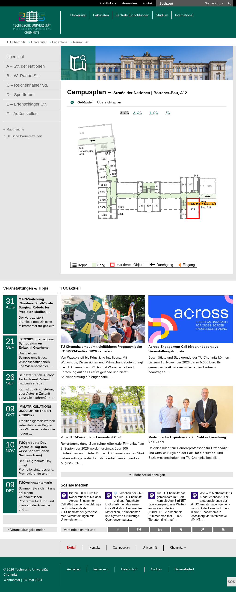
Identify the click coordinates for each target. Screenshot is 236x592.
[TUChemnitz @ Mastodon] (202, 529)
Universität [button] (78, 15)
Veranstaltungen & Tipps (25, 288)
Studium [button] (162, 15)
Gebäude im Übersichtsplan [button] (99, 102)
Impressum (100, 569)
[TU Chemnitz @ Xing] (181, 529)
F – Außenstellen (22, 113)
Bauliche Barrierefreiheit (24, 136)
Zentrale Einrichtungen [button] (132, 15)
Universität (150, 547)
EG (167, 113)
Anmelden (129, 3)
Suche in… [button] (213, 3)
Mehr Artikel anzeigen (149, 475)
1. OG (153, 113)
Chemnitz (176, 547)
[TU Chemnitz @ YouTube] (223, 529)
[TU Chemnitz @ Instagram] (139, 529)
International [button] (184, 15)
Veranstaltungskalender (27, 530)
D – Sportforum (20, 94)
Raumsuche (15, 129)
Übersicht (15, 56)
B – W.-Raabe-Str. (23, 75)
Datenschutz (129, 569)
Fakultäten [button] (101, 15)
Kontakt (147, 3)
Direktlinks (106, 3)
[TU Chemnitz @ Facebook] (118, 529)
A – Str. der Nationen (25, 66)
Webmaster (11, 580)
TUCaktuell (71, 288)
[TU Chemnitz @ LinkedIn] (160, 529)
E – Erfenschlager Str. (26, 104)
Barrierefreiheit (184, 569)
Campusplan (121, 547)
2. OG (137, 113)
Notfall (71, 547)
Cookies (156, 569)
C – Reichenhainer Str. (27, 85)
